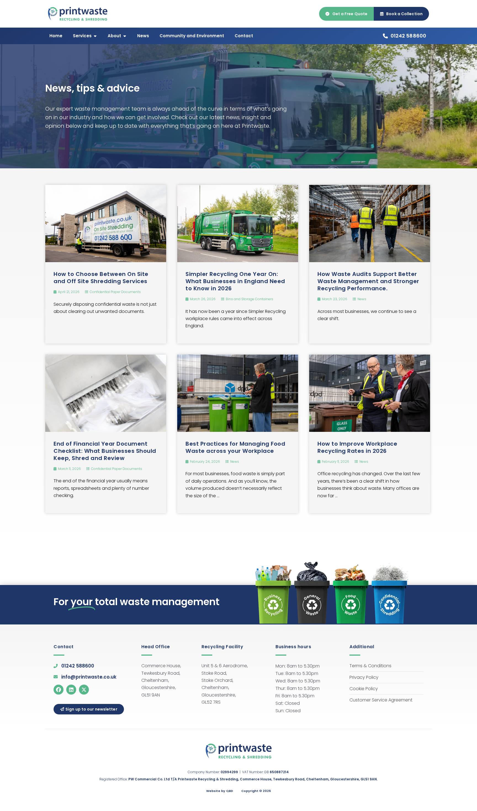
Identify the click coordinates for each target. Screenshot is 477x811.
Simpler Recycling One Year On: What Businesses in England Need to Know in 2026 (235, 281)
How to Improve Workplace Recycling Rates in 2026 (357, 447)
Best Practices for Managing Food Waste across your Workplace (235, 447)
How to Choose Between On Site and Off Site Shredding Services (101, 277)
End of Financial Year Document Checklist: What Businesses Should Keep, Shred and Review (105, 451)
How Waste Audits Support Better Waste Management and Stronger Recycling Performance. (368, 281)
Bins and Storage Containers (249, 299)
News (361, 299)
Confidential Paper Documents (115, 291)
